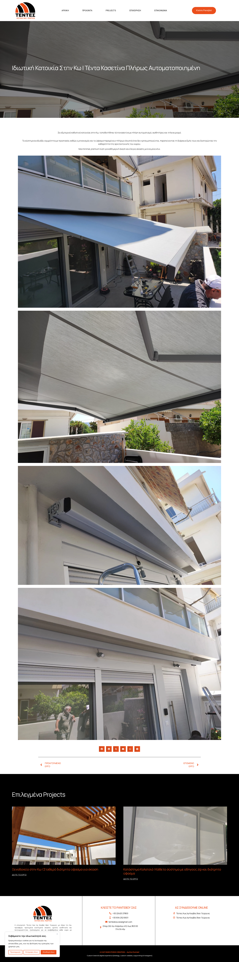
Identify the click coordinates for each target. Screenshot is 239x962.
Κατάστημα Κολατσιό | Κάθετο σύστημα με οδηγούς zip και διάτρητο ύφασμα (172, 871)
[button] (102, 749)
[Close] (57, 934)
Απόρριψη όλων (31, 952)
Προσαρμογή (15, 952)
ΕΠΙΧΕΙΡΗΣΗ (135, 10)
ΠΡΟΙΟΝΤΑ (87, 10)
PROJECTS (111, 10)
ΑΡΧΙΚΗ (65, 10)
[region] (32, 944)
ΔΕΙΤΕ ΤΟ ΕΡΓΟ (19, 874)
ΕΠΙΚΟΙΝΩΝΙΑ (160, 10)
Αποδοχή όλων (49, 952)
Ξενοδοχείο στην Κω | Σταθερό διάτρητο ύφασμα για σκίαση (55, 869)
